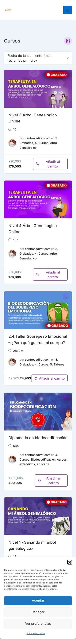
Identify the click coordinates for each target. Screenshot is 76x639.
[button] (70, 562)
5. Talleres (57, 364)
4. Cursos (41, 143)
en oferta (43, 464)
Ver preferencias (38, 624)
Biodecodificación (43, 459)
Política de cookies (36, 633)
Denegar (38, 612)
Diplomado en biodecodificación (38, 437)
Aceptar (38, 600)
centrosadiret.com (37, 138)
